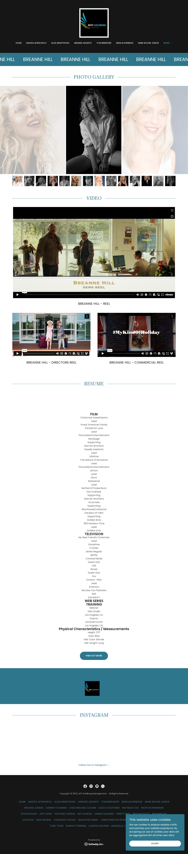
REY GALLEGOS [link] (141, 813)
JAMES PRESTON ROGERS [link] (115, 820)
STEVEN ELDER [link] (29, 813)
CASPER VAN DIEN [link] (99, 826)
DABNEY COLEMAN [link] (56, 807)
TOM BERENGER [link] (103, 42)
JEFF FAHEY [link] (45, 813)
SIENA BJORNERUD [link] (124, 42)
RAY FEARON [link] (85, 813)
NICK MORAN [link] (43, 820)
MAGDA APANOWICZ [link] (36, 42)
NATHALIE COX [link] (130, 807)
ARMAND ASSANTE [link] (83, 42)
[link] (94, 22)
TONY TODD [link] (56, 826)
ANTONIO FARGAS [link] (65, 813)
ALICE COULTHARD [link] (109, 807)
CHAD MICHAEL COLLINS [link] (82, 807)
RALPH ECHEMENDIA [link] (152, 807)
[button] (167, 43)
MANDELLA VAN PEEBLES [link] (125, 826)
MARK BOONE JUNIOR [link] (148, 42)
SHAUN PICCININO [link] (88, 820)
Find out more (94, 655)
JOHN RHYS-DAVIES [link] (64, 820)
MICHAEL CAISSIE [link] (33, 807)
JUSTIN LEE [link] (28, 820)
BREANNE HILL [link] (159, 813)
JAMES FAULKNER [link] (104, 813)
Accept (155, 843)
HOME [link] (19, 42)
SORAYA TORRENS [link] (76, 826)
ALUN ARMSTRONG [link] (60, 42)
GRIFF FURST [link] (123, 813)
